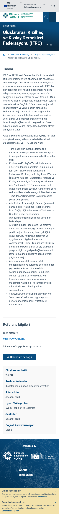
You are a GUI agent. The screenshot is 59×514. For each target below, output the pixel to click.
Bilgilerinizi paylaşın (21, 357)
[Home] (4, 55)
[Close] (55, 491)
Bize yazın (26, 475)
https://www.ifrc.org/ (14, 338)
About (23, 470)
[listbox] (13, 6)
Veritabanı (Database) (20, 55)
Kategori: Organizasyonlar (44, 55)
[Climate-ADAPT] (21, 15)
